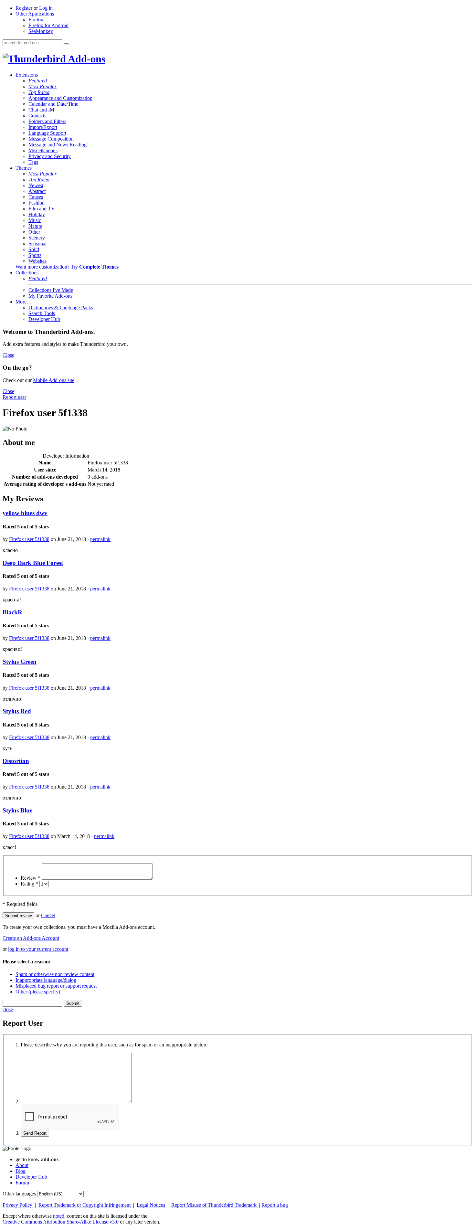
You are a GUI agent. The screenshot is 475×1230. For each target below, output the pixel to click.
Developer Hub (44, 319)
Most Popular (42, 86)
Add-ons (85, 59)
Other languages (19, 1193)
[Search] (66, 44)
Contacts (37, 115)
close (8, 1009)
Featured (37, 80)
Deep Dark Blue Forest (33, 562)
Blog (21, 1171)
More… (24, 301)
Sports (34, 255)
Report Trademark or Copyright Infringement (85, 1205)
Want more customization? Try (67, 267)
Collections (27, 272)
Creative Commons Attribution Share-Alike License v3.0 (61, 1222)
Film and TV (41, 208)
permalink (100, 539)
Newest (35, 185)
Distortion (16, 761)
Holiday (36, 214)
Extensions (27, 75)
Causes (35, 197)
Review (30, 878)
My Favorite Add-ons (50, 296)
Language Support (47, 133)
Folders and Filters (47, 121)
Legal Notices (151, 1205)
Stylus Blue (17, 810)
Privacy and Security (49, 156)
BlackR (12, 612)
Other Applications (35, 13)
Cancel (48, 915)
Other (34, 232)
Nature (35, 226)
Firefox (35, 19)
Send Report (35, 1133)
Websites (37, 261)
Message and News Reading (57, 144)
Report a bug (274, 1205)
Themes (24, 168)
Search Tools (41, 313)
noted (58, 1216)
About (22, 1165)
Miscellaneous (43, 150)
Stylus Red (17, 711)
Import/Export (42, 127)
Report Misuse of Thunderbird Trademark (214, 1205)
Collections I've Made (50, 290)
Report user (14, 397)
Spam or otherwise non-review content (55, 974)
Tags (33, 162)
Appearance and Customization (60, 98)
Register (24, 8)
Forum (22, 1182)
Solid (33, 249)
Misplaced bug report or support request (56, 986)
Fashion (36, 203)
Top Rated (38, 92)
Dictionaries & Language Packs (60, 307)
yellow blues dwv (25, 513)
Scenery (36, 237)
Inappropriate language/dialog (46, 980)
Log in (46, 8)
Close (8, 355)
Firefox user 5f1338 (29, 539)
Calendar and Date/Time (53, 104)
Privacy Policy (18, 1205)
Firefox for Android (48, 25)
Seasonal (37, 243)
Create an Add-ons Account (31, 938)
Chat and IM (41, 109)
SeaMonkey (40, 31)
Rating (29, 883)
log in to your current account (38, 949)
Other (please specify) (38, 991)
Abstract (37, 191)
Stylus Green (20, 661)
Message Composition (51, 139)
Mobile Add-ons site (53, 380)
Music (34, 220)
